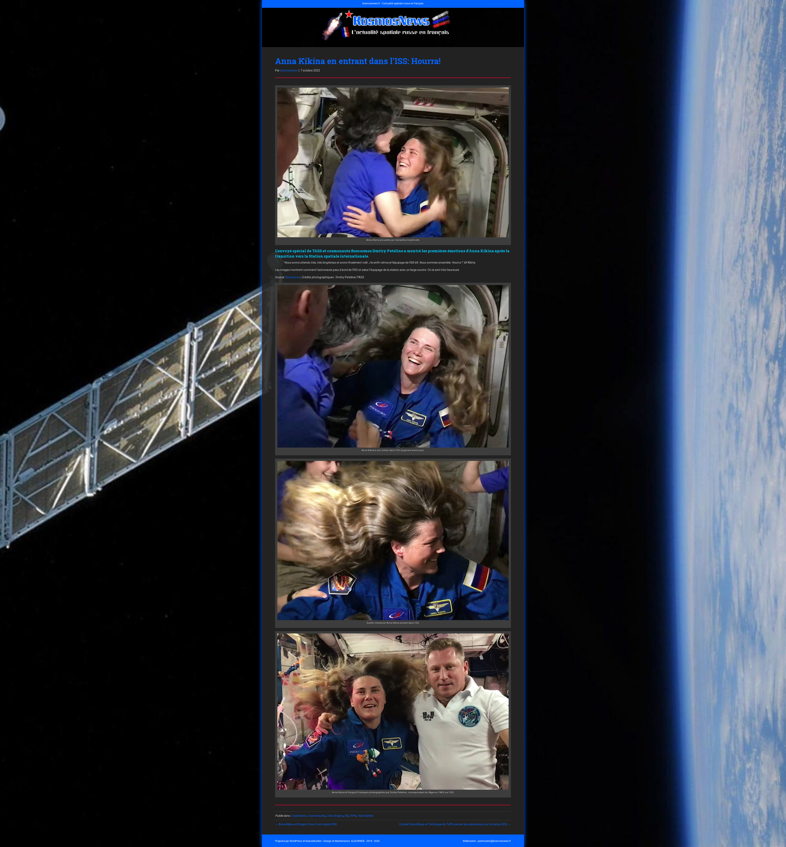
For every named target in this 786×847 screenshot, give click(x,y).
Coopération (298, 815)
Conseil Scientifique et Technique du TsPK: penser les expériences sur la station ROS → (455, 824)
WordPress (296, 841)
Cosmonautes (316, 815)
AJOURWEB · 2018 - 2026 (365, 841)
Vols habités (365, 815)
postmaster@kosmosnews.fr (494, 841)
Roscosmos (293, 277)
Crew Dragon (334, 815)
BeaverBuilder (314, 841)
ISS (346, 815)
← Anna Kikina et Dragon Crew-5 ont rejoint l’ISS (306, 824)
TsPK (353, 815)
